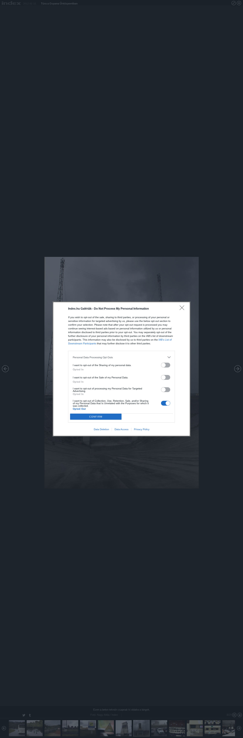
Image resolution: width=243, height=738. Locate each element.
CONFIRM (95, 416)
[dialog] (121, 369)
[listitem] (121, 357)
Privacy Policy (141, 429)
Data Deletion (101, 429)
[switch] (165, 365)
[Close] (183, 308)
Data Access (121, 429)
